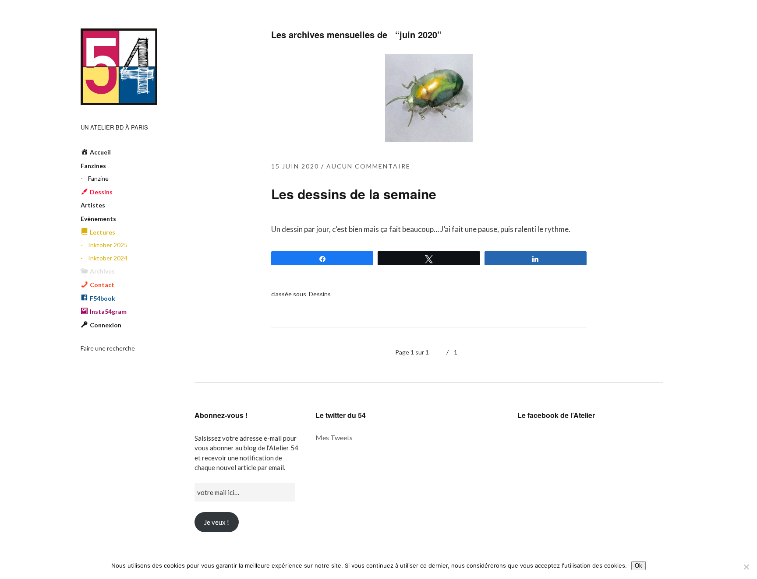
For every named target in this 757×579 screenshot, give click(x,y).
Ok (638, 565)
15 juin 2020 (295, 166)
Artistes (93, 205)
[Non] (746, 566)
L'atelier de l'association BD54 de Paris (119, 66)
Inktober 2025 (107, 245)
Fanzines (93, 165)
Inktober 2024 (107, 258)
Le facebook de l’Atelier (556, 415)
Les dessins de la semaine (353, 193)
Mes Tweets (334, 437)
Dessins (320, 294)
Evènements (98, 218)
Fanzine (98, 178)
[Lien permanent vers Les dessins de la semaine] (429, 139)
